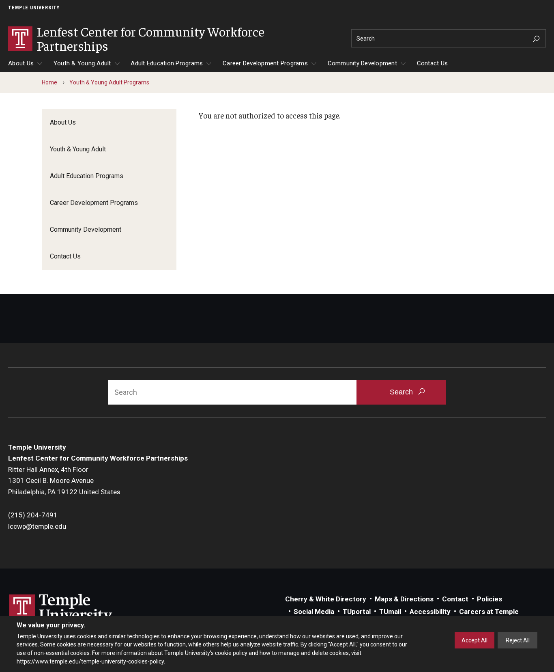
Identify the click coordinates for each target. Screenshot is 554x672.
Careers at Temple (489, 611)
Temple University (34, 8)
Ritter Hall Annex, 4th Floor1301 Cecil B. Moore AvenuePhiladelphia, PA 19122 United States (64, 480)
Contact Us (432, 63)
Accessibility (430, 611)
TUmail (390, 611)
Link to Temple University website (61, 609)
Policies (489, 599)
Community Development (362, 63)
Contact (455, 599)
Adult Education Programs (167, 63)
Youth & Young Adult (82, 63)
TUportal (357, 611)
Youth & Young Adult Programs (109, 82)
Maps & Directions (404, 599)
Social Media (314, 611)
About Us (21, 63)
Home (49, 82)
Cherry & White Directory (325, 599)
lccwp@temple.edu (37, 526)
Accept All (474, 640)
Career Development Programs (265, 63)
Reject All (518, 640)
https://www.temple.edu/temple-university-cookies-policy (90, 661)
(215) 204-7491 (33, 515)
